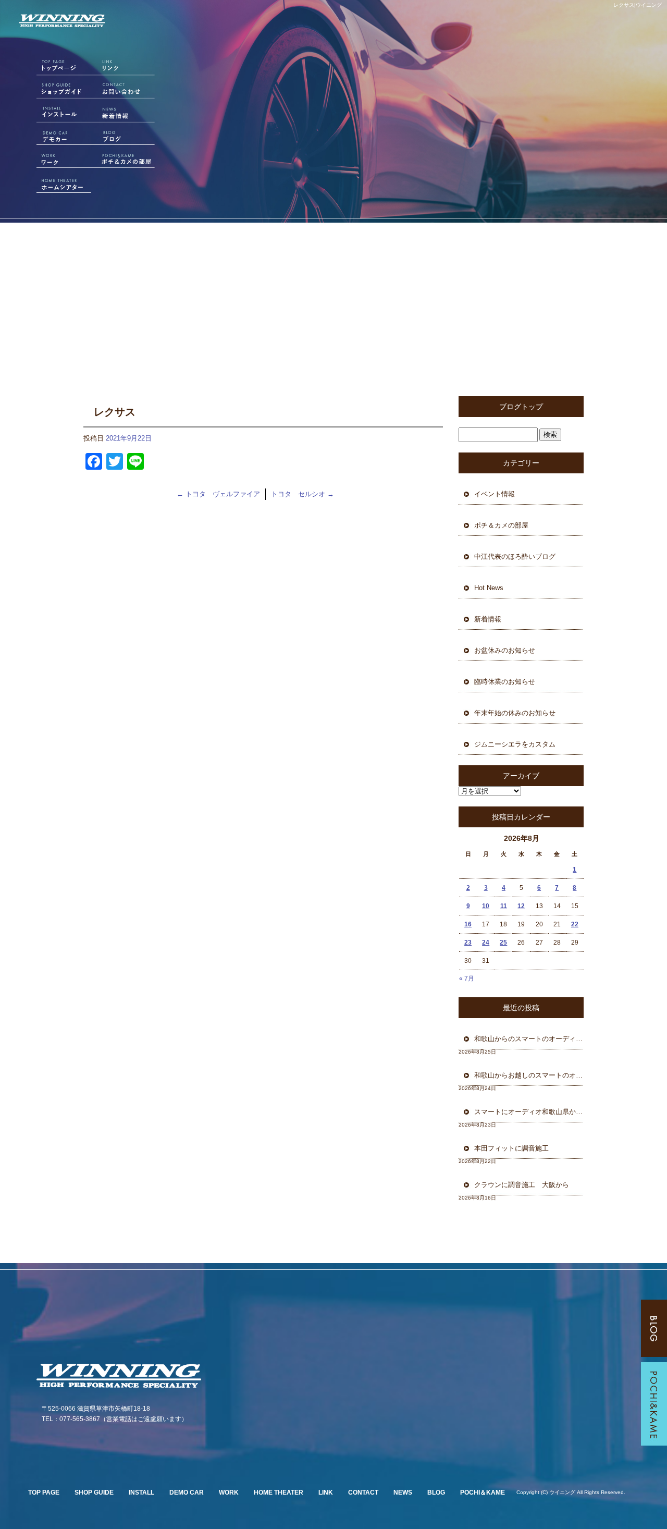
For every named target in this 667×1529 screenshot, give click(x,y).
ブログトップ (521, 406)
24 (485, 942)
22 (574, 924)
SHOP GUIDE (94, 1492)
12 (521, 906)
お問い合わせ (127, 91)
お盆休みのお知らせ (504, 650)
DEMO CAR (186, 1492)
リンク (127, 68)
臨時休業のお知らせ (504, 682)
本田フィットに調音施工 (511, 1148)
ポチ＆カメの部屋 (127, 160)
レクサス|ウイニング (637, 5)
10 (485, 906)
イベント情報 (494, 494)
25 (503, 942)
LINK (325, 1492)
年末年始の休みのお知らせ (514, 713)
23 (468, 942)
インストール (54, 114)
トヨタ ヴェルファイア (218, 494)
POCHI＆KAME (482, 1492)
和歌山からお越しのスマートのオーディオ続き (529, 1075)
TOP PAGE (43, 1492)
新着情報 (127, 114)
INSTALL (141, 1492)
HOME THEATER (278, 1492)
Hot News (488, 588)
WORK (229, 1492)
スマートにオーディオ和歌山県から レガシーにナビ (529, 1112)
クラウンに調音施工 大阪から (521, 1185)
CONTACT (363, 1492)
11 (503, 906)
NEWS (402, 1492)
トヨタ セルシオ (302, 494)
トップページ (54, 68)
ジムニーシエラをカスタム (514, 744)
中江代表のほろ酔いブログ (514, 556)
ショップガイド (54, 91)
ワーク (54, 160)
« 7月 (466, 978)
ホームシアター (54, 183)
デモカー (54, 137)
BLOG (436, 1492)
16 (468, 924)
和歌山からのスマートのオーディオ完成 (529, 1039)
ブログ (127, 137)
